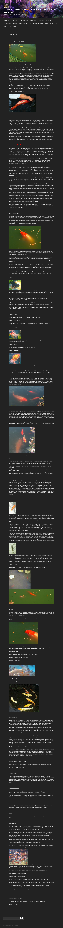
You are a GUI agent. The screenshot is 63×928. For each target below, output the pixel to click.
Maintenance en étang (14, 213)
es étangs (20, 898)
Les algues (40, 20)
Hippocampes (24, 20)
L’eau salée (15, 20)
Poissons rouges (7, 23)
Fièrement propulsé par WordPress (10, 925)
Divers (5, 26)
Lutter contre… (13, 26)
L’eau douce (32, 20)
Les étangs (48, 20)
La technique (6, 20)
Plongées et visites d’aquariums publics (22, 23)
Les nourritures (53, 23)
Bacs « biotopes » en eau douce (40, 23)
